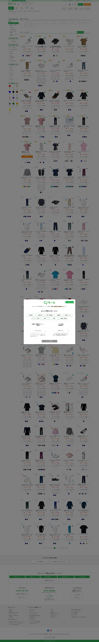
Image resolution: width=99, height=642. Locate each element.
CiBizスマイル (60, 330)
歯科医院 (31, 315)
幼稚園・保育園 (63, 318)
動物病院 (58, 315)
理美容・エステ (68, 315)
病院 (45, 318)
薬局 (54, 318)
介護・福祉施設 (49, 315)
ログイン (69, 302)
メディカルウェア (37, 330)
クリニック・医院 (35, 318)
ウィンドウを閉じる (49, 341)
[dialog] (49, 321)
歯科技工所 (40, 315)
